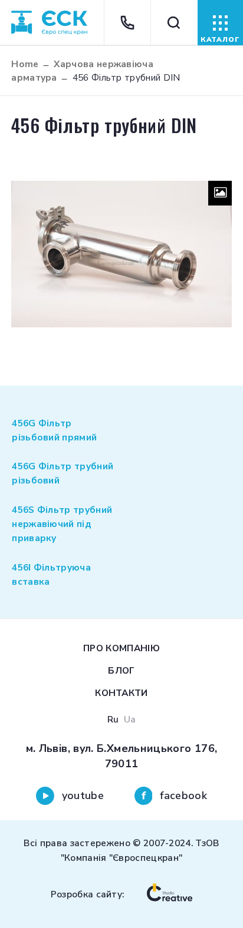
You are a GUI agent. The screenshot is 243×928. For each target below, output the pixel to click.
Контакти (121, 693)
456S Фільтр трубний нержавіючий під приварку (62, 523)
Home (24, 64)
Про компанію (121, 648)
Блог (121, 670)
